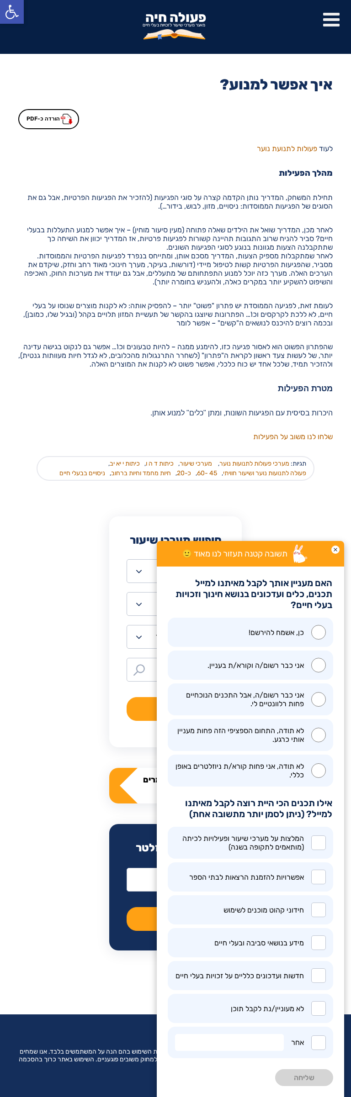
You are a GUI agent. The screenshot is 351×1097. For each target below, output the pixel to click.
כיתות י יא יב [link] (125, 463)
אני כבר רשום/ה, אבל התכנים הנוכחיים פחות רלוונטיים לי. (245, 699)
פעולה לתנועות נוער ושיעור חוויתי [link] (264, 473)
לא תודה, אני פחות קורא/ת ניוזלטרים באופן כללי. (240, 770)
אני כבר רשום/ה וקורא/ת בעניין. (255, 665)
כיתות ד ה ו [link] (160, 463)
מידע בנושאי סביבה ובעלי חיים (259, 943)
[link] (12, 12)
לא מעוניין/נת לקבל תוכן (267, 1008)
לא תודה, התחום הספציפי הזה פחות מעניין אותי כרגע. (240, 735)
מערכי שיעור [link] (196, 463)
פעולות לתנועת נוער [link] (287, 148)
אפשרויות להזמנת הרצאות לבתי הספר (246, 877)
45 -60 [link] (207, 473)
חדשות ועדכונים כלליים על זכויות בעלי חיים (240, 975)
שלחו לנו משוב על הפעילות (293, 436)
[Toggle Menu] (331, 19)
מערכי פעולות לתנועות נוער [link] (254, 463)
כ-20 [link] (184, 473)
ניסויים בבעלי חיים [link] (82, 473)
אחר (297, 1042)
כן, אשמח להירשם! (276, 632)
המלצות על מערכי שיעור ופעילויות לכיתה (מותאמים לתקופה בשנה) (243, 842)
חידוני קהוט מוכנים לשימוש (263, 910)
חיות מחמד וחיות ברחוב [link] (141, 473)
